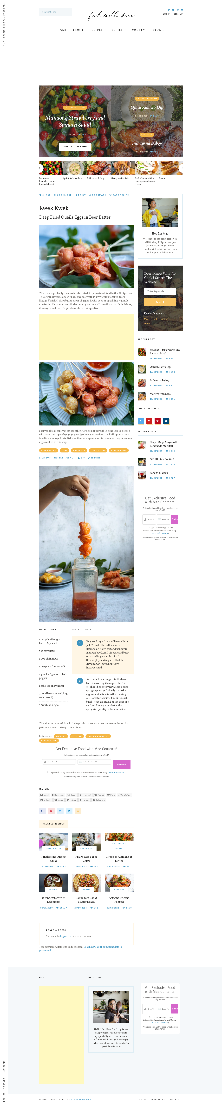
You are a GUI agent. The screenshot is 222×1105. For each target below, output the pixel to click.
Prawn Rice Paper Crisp (86, 859)
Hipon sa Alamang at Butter (119, 859)
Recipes (96, 30)
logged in (65, 936)
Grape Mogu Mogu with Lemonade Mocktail (163, 444)
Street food (119, 450)
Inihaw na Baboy (147, 143)
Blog (157, 30)
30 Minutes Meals (147, 99)
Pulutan (77, 736)
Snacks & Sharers (98, 736)
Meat (147, 319)
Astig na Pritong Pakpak (119, 900)
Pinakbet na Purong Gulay (53, 859)
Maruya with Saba (120, 178)
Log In (166, 14)
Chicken (119, 890)
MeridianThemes (81, 1099)
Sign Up (178, 14)
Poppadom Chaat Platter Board (86, 900)
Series (117, 30)
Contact (139, 30)
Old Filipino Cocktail (162, 459)
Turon (162, 178)
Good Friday (53, 849)
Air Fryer (147, 135)
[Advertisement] (111, 61)
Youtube (4, 1083)
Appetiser (86, 849)
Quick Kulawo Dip (147, 107)
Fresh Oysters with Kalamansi (53, 900)
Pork (155, 319)
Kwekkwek (79, 450)
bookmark (98, 195)
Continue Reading (75, 146)
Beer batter (48, 450)
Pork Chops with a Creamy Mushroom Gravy (145, 181)
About (78, 30)
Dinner (53, 890)
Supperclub (158, 1099)
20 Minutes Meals (75, 108)
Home (62, 30)
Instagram (4, 1067)
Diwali (86, 890)
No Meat (61, 736)
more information (116, 772)
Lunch (147, 323)
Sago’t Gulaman (159, 473)
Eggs (64, 450)
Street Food (49, 740)
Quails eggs (98, 450)
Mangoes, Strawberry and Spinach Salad (75, 122)
